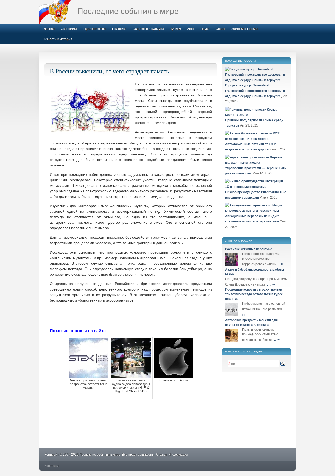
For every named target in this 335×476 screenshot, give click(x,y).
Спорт (220, 29)
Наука (204, 29)
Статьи (161, 454)
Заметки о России (244, 29)
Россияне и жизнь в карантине (248, 249)
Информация (178, 454)
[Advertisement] (131, 315)
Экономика (69, 29)
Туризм (175, 29)
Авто (190, 29)
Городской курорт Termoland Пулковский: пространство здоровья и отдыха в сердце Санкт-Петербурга (255, 91)
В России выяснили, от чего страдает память (109, 71)
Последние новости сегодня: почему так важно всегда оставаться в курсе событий (254, 294)
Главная (48, 29)
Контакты (51, 466)
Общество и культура (148, 29)
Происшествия (94, 29)
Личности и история (57, 39)
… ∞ (280, 263)
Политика (119, 29)
